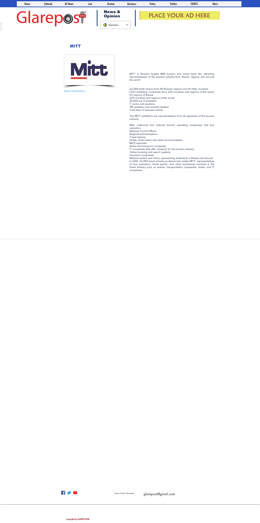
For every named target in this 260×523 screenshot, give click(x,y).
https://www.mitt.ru (74, 90)
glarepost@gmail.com (159, 494)
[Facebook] (63, 493)
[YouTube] (75, 493)
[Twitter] (69, 493)
